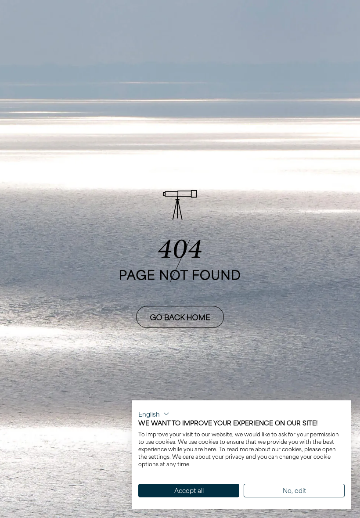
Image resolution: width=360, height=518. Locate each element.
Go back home (180, 317)
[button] (153, 414)
